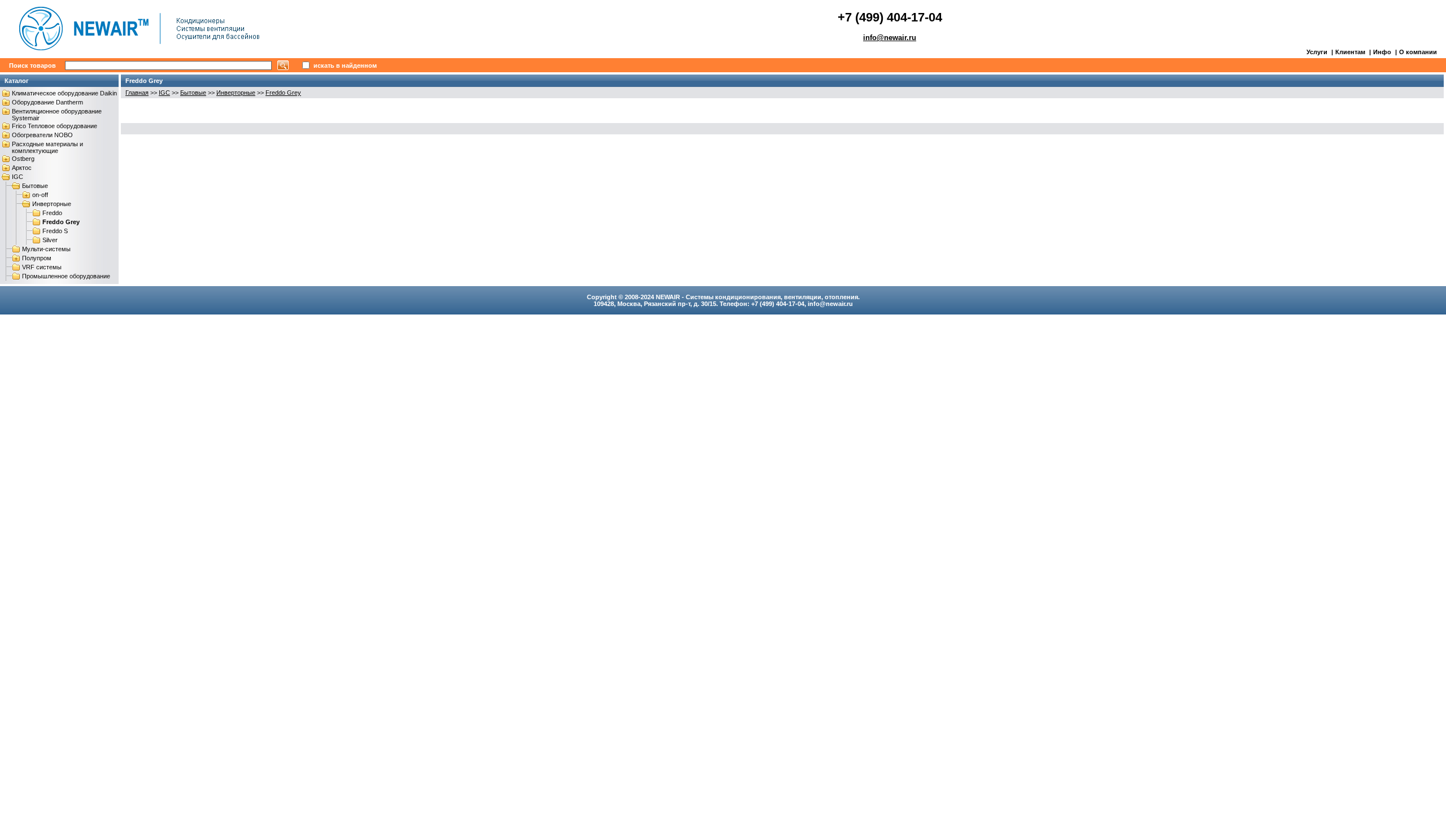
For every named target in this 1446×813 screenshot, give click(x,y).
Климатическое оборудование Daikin (64, 93)
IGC (17, 176)
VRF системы (42, 267)
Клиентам (1350, 52)
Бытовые (35, 185)
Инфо (1382, 52)
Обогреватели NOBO (42, 135)
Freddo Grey (61, 221)
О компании (1418, 52)
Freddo (52, 212)
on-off (40, 194)
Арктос (22, 167)
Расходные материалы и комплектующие (47, 147)
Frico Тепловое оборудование (54, 126)
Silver (50, 240)
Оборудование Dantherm (47, 102)
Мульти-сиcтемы (46, 249)
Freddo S (55, 231)
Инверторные (51, 203)
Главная (137, 92)
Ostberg (23, 158)
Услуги (1316, 52)
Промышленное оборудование (66, 276)
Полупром (36, 258)
